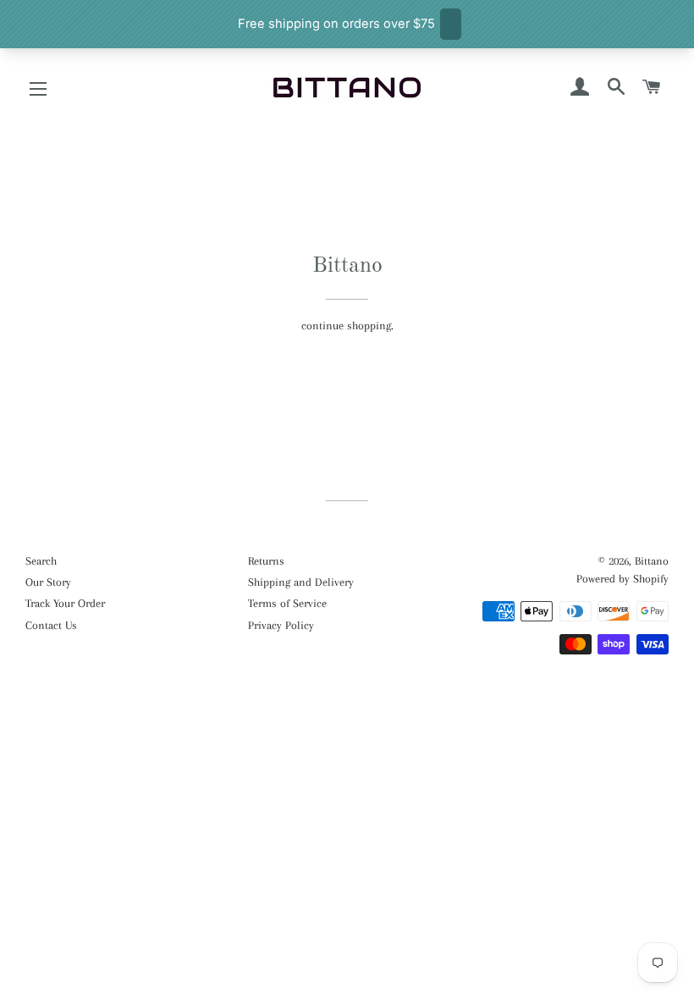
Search (41, 561)
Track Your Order (65, 603)
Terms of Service (287, 603)
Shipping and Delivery (301, 582)
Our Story (48, 582)
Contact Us (51, 625)
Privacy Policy (281, 625)
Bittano (652, 561)
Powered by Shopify (622, 578)
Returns (266, 561)
